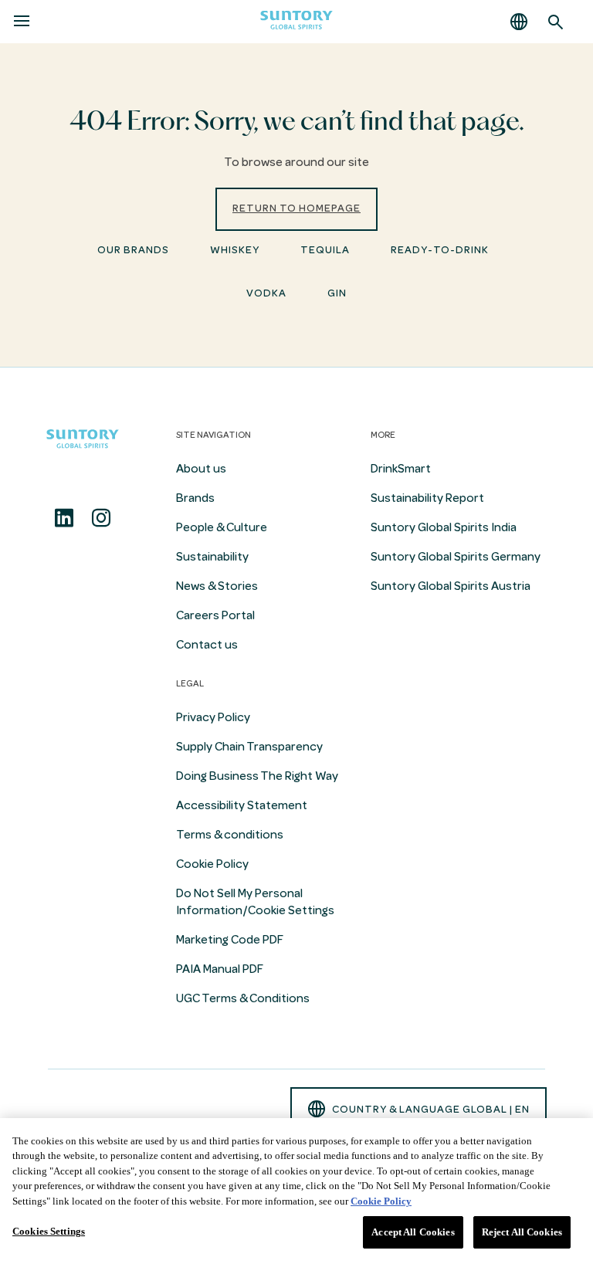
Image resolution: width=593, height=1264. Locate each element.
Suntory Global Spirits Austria (450, 586)
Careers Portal (215, 615)
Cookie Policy (212, 864)
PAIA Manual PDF (219, 969)
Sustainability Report (427, 498)
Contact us (207, 644)
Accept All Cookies (412, 1232)
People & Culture (221, 527)
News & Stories (217, 586)
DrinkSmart (401, 468)
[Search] (555, 21)
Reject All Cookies (522, 1232)
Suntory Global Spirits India (444, 527)
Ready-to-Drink (440, 249)
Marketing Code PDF (229, 939)
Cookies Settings (48, 1231)
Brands (195, 498)
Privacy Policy (213, 717)
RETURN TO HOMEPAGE (296, 208)
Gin (337, 293)
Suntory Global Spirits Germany (455, 556)
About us (201, 468)
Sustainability (212, 556)
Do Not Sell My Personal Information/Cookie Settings (255, 902)
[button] (518, 22)
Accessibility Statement (241, 805)
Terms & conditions (229, 834)
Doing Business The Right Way (257, 776)
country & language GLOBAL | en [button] (431, 1109)
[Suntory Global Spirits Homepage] (296, 22)
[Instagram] (101, 518)
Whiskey (234, 249)
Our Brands (133, 249)
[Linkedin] (64, 518)
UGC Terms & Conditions (243, 998)
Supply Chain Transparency (249, 746)
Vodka (266, 293)
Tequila (325, 249)
